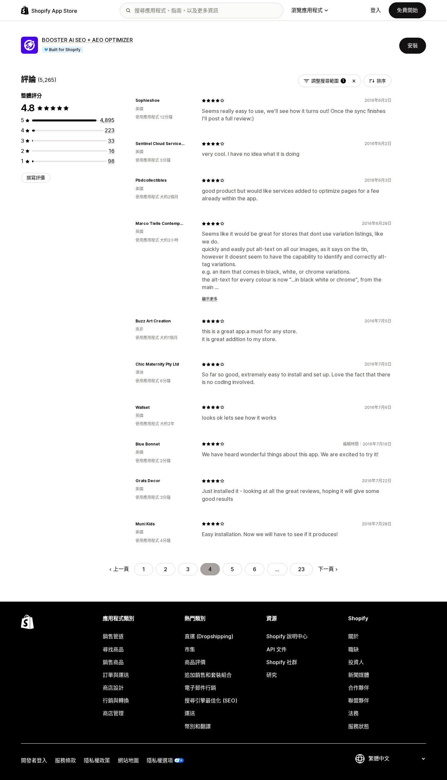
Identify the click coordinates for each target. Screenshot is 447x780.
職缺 (353, 649)
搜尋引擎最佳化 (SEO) (211, 700)
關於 (353, 636)
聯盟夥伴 (358, 700)
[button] (354, 81)
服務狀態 (358, 726)
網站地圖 (128, 760)
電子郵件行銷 (200, 687)
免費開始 (407, 10)
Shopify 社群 (281, 662)
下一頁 (326, 569)
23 (301, 569)
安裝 (412, 45)
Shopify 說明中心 (287, 636)
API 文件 (276, 649)
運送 (190, 713)
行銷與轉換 (116, 700)
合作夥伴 (358, 687)
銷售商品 (113, 662)
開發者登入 (34, 760)
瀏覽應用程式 (307, 10)
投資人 (356, 662)
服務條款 (65, 760)
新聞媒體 (358, 675)
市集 (190, 649)
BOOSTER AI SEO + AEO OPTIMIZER (87, 40)
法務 (353, 713)
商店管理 (113, 713)
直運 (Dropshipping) (209, 636)
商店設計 (113, 687)
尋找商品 (113, 649)
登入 (375, 10)
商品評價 (195, 662)
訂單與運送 (116, 675)
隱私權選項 (160, 760)
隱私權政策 (97, 760)
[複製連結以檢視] (163, 100)
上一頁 (121, 569)
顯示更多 (210, 299)
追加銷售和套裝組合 (208, 675)
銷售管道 (113, 636)
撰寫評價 (36, 177)
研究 (271, 675)
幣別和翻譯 (198, 726)
